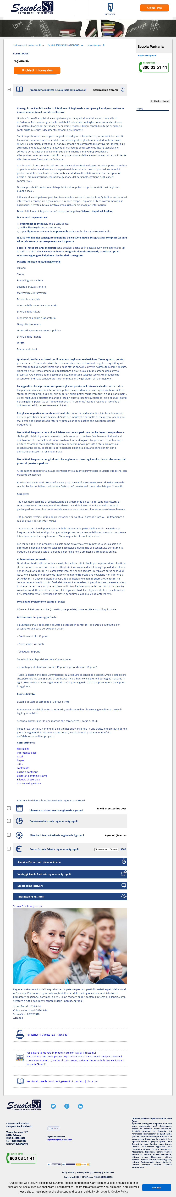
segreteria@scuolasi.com (59, 1139)
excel (20, 756)
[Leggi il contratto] (20, 1084)
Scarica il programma (105, 90)
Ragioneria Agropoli (147, 55)
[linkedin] (80, 1108)
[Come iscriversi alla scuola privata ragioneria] (110, 14)
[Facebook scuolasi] (66, 1108)
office (20, 764)
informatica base (26, 752)
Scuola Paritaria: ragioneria (63, 45)
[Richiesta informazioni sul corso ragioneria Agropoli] (154, 11)
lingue (20, 760)
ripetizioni (23, 748)
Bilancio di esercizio (28, 779)
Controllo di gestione (29, 783)
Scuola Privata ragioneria (27, 906)
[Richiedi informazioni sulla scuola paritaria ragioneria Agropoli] (37, 77)
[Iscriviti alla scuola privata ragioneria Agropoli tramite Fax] (20, 1038)
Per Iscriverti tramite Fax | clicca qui (47, 1034)
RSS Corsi (109, 1172)
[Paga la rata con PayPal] (20, 1061)
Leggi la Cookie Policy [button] (114, 1191)
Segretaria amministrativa (32, 775)
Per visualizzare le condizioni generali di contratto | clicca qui (62, 1081)
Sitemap (97, 1172)
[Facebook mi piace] (53, 1128)
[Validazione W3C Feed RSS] (83, 1165)
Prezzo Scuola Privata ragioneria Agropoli (54, 849)
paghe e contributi (27, 772)
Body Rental (68, 1172)
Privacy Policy (84, 1172)
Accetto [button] (156, 1187)
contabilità (23, 768)
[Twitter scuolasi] (53, 1108)
